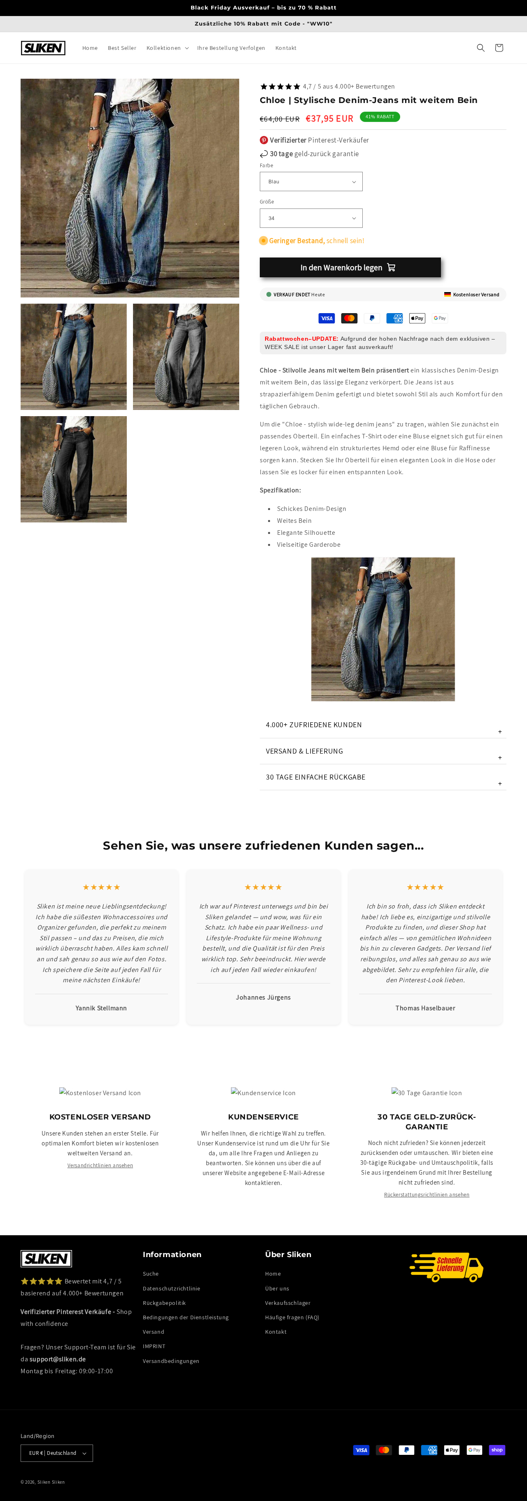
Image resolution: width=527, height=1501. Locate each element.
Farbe (266, 165)
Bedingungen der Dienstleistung (186, 1317)
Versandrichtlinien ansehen (100, 1165)
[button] (167, 47)
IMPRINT (154, 1346)
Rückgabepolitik (164, 1303)
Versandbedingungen (171, 1361)
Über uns (277, 1288)
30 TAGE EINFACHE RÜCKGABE (384, 780)
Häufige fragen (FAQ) (292, 1317)
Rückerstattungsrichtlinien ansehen (426, 1194)
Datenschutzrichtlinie (172, 1288)
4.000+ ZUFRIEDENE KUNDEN (384, 728)
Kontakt (276, 1331)
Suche (151, 1273)
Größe (267, 201)
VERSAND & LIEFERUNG (384, 754)
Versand (153, 1331)
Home (273, 1273)
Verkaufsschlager (288, 1303)
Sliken (44, 1482)
